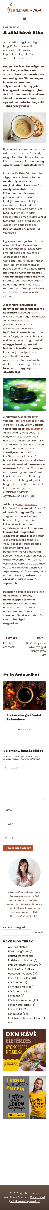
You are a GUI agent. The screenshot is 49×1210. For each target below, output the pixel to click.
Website (9, 838)
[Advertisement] (24, 1148)
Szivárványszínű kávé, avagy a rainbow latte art (36, 647)
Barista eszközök (18, 956)
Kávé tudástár (11, 27)
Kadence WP (37, 1197)
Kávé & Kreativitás (19, 978)
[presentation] (24, 695)
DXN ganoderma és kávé (23, 964)
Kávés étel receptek (20, 1000)
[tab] (19, 729)
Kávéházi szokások (10, 643)
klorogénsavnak (27, 504)
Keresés (38, 932)
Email (8, 824)
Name (9, 810)
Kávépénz (14, 996)
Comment (11, 768)
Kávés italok (15, 1009)
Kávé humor (15, 982)
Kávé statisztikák (18, 987)
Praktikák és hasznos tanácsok (26, 1018)
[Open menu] (24, 18)
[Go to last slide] (7, 704)
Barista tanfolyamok (20, 960)
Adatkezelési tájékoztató (25, 1201)
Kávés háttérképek (19, 1005)
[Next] (41, 704)
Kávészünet (15, 1013)
